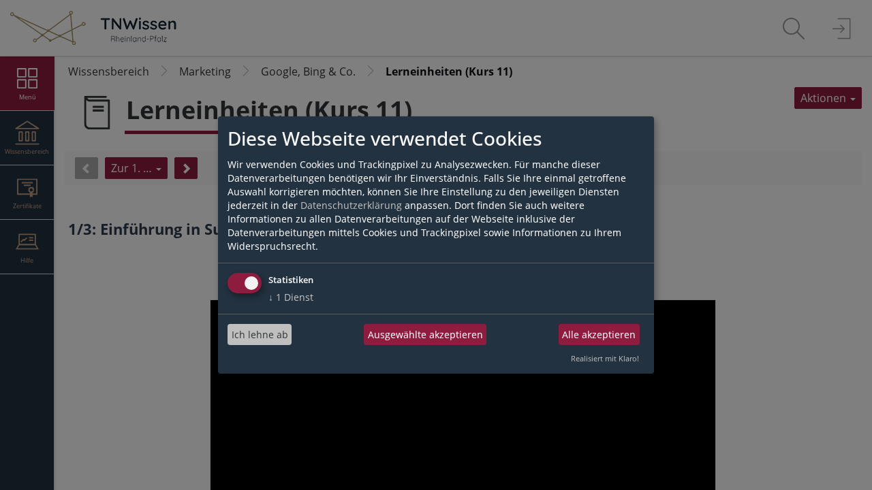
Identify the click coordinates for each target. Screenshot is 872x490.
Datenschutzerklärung (351, 205)
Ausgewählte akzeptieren (425, 334)
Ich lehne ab (260, 334)
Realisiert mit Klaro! (605, 358)
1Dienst (290, 297)
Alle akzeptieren (599, 334)
